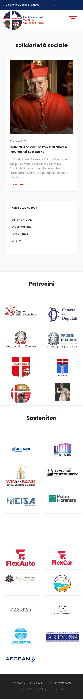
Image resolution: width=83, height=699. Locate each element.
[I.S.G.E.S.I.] (62, 367)
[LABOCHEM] (21, 636)
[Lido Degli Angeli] (62, 583)
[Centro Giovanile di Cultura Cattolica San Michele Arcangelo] (62, 393)
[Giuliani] (21, 449)
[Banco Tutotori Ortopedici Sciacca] (21, 393)
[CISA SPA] (21, 501)
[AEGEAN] (21, 659)
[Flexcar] (62, 557)
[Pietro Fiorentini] (62, 498)
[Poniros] (21, 610)
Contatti (58, 689)
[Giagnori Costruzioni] (62, 472)
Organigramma (21, 227)
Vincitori (17, 240)
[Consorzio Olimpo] (62, 448)
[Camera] (62, 314)
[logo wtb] (21, 475)
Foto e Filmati (20, 234)
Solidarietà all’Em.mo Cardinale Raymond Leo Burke (38, 149)
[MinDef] (62, 340)
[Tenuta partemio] (21, 578)
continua (17, 184)
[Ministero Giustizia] (21, 340)
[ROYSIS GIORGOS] (62, 635)
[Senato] (21, 310)
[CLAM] (62, 610)
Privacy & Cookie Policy (32, 689)
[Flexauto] (21, 557)
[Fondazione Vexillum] (21, 367)
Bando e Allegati (22, 220)
